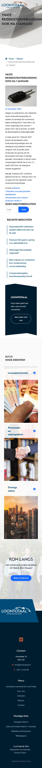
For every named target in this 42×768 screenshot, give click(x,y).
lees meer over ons (21, 318)
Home (11, 59)
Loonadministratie (18, 372)
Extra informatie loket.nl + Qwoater (21, 726)
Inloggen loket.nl (21, 722)
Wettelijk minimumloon (21, 731)
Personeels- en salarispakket (15, 431)
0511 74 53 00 (23, 670)
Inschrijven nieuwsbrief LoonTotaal (21, 686)
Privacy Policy (20, 753)
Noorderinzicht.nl (25, 761)
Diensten (21, 696)
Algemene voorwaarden (20, 749)
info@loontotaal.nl (23, 665)
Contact (21, 705)
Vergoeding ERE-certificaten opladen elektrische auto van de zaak (21, 230)
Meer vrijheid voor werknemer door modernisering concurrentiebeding (22, 263)
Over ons (21, 691)
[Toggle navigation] (37, 4)
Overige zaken (12, 489)
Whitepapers (21, 736)
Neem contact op (21, 578)
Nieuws (20, 59)
